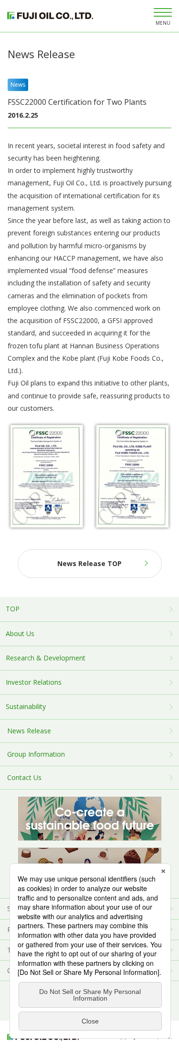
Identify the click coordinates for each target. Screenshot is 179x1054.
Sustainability (26, 706)
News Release (29, 730)
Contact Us (24, 777)
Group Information (36, 754)
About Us (20, 633)
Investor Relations (34, 682)
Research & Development (45, 657)
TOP (13, 608)
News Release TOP (89, 563)
